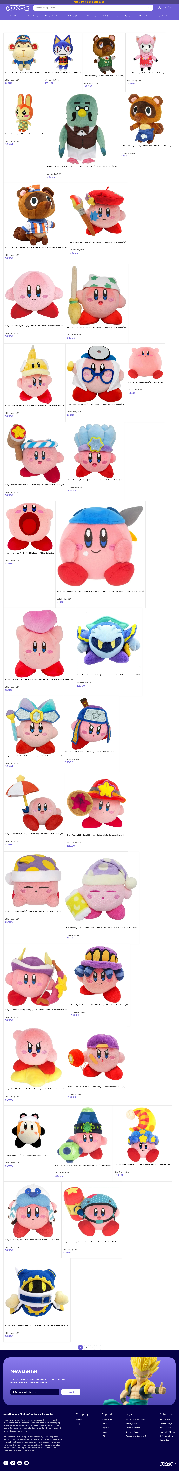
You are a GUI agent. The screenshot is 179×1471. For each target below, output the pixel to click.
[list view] (173, 27)
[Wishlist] (164, 8)
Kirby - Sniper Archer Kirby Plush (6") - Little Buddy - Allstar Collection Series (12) (36, 1010)
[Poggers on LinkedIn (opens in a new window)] (19, 1463)
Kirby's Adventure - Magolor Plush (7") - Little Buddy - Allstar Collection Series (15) (37, 1325)
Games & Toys (166, 1424)
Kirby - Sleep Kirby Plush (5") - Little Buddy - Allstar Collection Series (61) (33, 911)
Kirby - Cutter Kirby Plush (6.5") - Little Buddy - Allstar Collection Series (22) (34, 405)
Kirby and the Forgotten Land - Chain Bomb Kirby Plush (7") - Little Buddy (83, 1165)
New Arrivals (163, 16)
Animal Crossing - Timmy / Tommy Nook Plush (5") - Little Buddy (146, 145)
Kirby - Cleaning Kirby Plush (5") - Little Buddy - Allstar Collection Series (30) (97, 327)
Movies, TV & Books (53, 16)
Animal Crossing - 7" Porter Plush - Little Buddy (23, 72)
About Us (79, 1420)
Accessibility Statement (136, 1436)
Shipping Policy (132, 1432)
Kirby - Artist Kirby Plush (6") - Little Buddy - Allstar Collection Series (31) (98, 242)
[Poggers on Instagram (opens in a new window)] (26, 1463)
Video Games (33, 16)
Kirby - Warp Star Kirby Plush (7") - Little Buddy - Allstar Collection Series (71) (35, 1089)
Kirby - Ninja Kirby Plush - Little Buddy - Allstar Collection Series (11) (91, 751)
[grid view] (169, 27)
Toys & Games (15, 16)
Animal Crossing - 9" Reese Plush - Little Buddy (145, 73)
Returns (105, 1432)
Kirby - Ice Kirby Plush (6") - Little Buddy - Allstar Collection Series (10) (95, 480)
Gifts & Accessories (111, 16)
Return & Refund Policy (135, 1420)
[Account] (159, 7)
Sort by (9, 27)
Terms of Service (133, 1428)
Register (105, 1428)
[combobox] (89, 8)
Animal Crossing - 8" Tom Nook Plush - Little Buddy (104, 76)
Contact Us (107, 1420)
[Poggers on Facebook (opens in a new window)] (5, 1463)
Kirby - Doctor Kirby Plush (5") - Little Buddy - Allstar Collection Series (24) (95, 404)
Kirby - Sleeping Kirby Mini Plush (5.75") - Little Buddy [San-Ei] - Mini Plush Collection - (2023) (101, 927)
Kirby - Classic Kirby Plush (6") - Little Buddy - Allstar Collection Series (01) (34, 326)
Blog (78, 1424)
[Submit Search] (149, 8)
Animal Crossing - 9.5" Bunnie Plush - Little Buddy (24, 134)
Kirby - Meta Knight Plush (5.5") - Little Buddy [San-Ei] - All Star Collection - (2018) (109, 675)
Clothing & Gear (74, 16)
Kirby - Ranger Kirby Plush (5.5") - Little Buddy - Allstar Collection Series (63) (96, 835)
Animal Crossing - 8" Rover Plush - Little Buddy (63, 72)
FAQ (103, 1436)
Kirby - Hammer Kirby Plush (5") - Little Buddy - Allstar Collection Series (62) (34, 485)
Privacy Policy (131, 1424)
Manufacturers (145, 16)
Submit (71, 1392)
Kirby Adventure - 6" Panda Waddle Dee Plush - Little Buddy (28, 1155)
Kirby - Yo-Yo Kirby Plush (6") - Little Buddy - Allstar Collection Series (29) (96, 1087)
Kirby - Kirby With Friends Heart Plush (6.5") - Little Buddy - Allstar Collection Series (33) (39, 679)
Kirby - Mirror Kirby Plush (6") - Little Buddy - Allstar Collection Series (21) (33, 756)
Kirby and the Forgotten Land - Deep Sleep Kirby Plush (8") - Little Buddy (142, 1164)
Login (104, 1424)
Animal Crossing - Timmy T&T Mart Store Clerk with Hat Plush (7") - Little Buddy (36, 247)
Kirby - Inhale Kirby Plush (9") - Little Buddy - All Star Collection (29, 553)
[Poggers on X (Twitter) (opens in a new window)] (12, 1463)
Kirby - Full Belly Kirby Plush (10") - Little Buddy (145, 382)
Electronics (91, 16)
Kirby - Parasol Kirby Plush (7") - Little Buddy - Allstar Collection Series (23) (34, 834)
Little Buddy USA (12, 80)
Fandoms (129, 16)
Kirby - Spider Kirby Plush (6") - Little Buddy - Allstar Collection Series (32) (99, 1005)
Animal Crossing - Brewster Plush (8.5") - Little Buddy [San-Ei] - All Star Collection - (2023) (82, 166)
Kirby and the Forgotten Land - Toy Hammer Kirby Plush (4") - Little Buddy (91, 1242)
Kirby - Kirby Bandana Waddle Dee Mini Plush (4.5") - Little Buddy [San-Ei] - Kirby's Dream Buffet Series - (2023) (100, 591)
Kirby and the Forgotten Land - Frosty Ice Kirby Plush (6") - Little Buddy (32, 1240)
